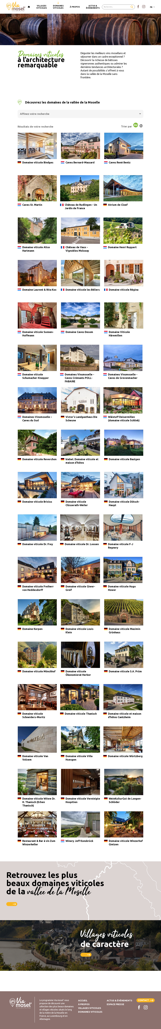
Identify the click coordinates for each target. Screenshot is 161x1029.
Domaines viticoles (90, 1012)
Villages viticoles (89, 1008)
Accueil (82, 1000)
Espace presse (115, 1004)
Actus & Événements (119, 1000)
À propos (84, 1004)
